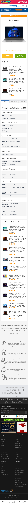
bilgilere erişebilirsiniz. (19, 379)
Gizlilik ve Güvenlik (19, 470)
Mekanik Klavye (4, 450)
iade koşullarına (16, 362)
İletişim (16, 463)
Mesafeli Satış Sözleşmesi (21, 484)
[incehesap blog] (7, 484)
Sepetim (3, 472)
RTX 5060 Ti (17, 441)
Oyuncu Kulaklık (4, 452)
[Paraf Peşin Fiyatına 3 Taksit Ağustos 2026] (14, 10)
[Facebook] (10, 495)
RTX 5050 (17, 437)
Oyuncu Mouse (4, 454)
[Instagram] (12, 495)
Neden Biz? (23, 101)
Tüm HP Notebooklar (7, 56)
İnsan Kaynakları (19, 468)
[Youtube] (15, 495)
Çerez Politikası (18, 482)
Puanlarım (3, 470)
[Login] (2, 5)
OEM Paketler (4, 437)
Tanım (5, 101)
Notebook (3, 439)
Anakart (2, 443)
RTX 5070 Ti (17, 452)
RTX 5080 (17, 454)
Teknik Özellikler (14, 101)
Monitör (2, 441)
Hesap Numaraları (19, 472)
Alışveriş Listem (4, 474)
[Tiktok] (18, 495)
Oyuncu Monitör (4, 456)
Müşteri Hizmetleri (5, 466)
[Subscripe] (26, 412)
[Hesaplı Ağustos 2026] (14, 2)
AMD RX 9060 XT (19, 443)
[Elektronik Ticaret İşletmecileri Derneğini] (14, 402)
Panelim (2, 468)
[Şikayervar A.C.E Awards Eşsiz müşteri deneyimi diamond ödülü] (8, 427)
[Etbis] (22, 427)
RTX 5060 (17, 439)
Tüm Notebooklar (20, 56)
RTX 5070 (17, 450)
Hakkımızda (17, 466)
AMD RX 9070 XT (19, 445)
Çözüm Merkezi (4, 463)
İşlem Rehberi (18, 480)
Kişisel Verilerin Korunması (18, 475)
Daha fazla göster (5, 458)
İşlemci (2, 445)
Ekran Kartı (3, 447)
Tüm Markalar (18, 478)
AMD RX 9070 (18, 447)
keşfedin (19, 346)
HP (3, 19)
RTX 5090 (17, 456)
